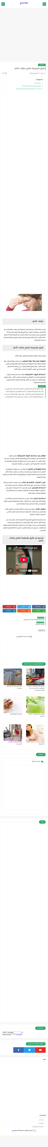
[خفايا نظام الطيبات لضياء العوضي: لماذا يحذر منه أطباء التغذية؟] (35, 677)
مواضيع (24, 3)
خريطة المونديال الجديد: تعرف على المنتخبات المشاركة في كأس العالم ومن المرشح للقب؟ (23, 397)
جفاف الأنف (37, 83)
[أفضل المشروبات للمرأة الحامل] (35, 704)
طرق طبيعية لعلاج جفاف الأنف (31, 86)
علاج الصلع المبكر (16, 714)
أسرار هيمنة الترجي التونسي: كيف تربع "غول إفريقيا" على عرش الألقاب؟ (23, 394)
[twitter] (29, 1050)
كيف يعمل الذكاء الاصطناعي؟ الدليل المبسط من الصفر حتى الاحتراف (23, 389)
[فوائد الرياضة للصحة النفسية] (13, 732)
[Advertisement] (24, 36)
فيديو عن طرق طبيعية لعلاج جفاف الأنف (28, 89)
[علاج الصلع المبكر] (13, 704)
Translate (18, 1035)
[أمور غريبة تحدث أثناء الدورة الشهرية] (35, 732)
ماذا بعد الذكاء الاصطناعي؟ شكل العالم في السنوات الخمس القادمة (23, 391)
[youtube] (40, 1050)
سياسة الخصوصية (38, 1126)
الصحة (42, 65)
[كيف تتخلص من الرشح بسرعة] (13, 677)
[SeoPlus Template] (34, 1130)
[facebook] (18, 1050)
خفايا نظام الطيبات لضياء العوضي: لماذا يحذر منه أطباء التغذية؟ (35, 688)
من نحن (41, 1120)
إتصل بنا (41, 1123)
